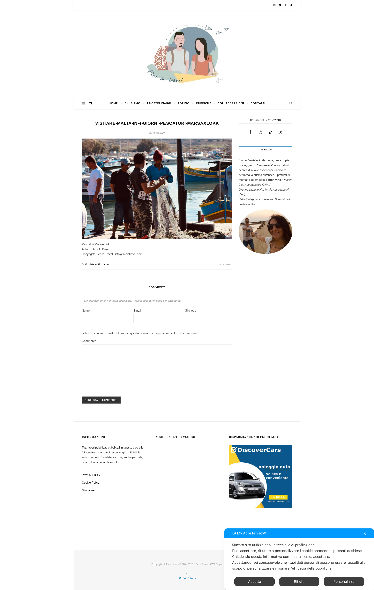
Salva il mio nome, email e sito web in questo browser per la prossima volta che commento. (140, 333)
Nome (87, 310)
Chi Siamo (132, 103)
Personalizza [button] (343, 581)
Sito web (190, 310)
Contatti (258, 103)
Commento (89, 341)
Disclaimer (88, 490)
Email (138, 310)
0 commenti (225, 264)
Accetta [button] (254, 581)
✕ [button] (364, 534)
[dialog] (299, 559)
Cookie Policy (90, 482)
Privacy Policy (91, 474)
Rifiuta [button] (299, 581)
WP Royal (216, 564)
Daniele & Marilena (97, 264)
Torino (184, 103)
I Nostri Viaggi (159, 103)
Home (113, 103)
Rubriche (203, 103)
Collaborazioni (231, 103)
